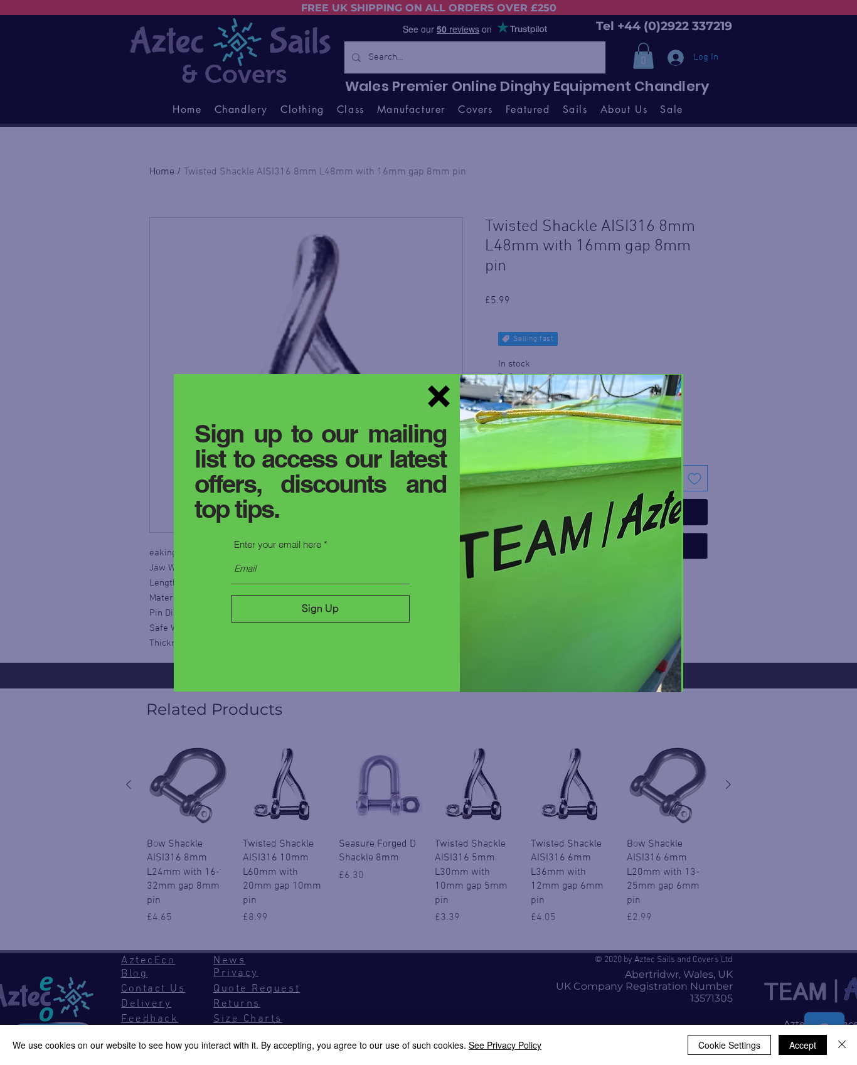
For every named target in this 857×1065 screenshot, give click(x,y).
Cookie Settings (729, 1045)
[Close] (841, 1045)
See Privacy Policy (505, 1045)
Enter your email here (277, 544)
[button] (439, 396)
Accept (802, 1045)
